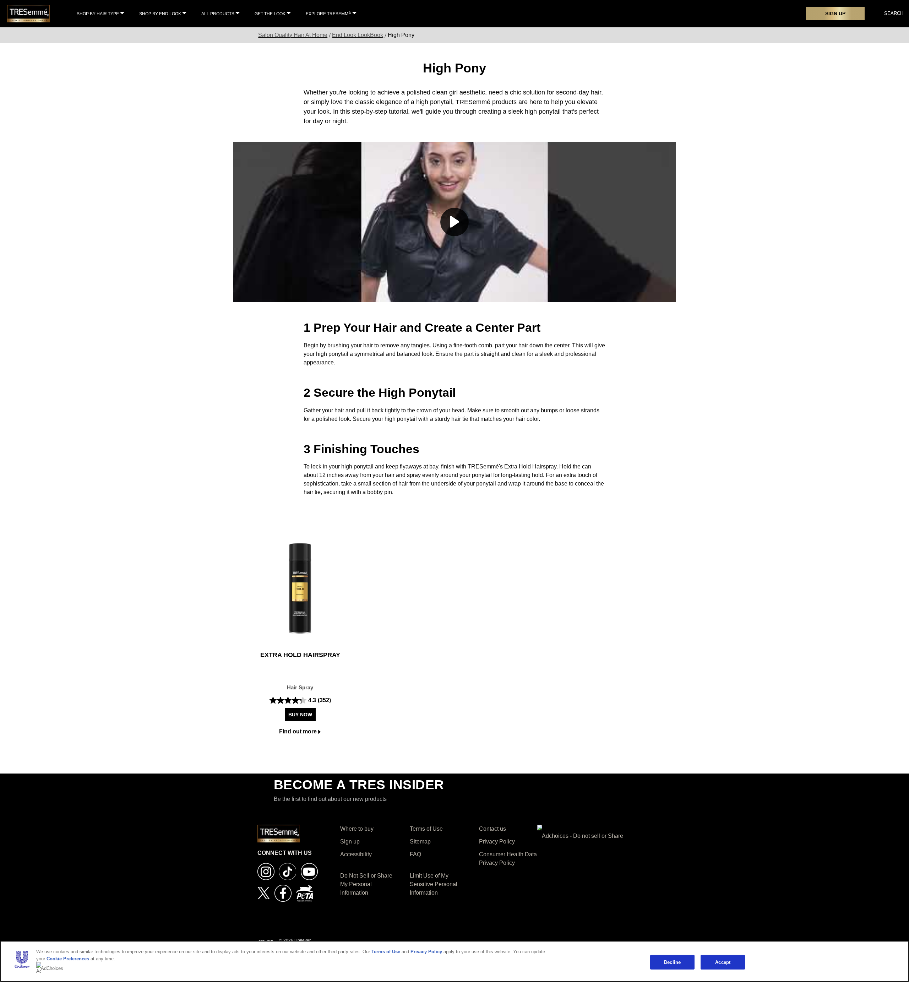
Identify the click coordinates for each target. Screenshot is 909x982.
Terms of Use (385, 951)
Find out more (298, 731)
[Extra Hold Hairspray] (300, 588)
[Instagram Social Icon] (265, 871)
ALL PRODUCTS (217, 13)
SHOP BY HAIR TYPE (98, 13)
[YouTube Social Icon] (309, 871)
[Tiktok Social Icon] (287, 871)
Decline (672, 962)
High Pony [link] (401, 35)
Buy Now (300, 714)
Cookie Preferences (68, 958)
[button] (454, 222)
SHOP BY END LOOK (160, 13)
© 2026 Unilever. (295, 940)
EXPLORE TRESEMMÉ (328, 13)
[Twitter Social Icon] (263, 893)
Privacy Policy (426, 951)
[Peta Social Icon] (304, 893)
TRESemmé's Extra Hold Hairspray (512, 466)
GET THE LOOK (270, 13)
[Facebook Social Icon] (283, 893)
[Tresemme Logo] (28, 13)
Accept (722, 962)
